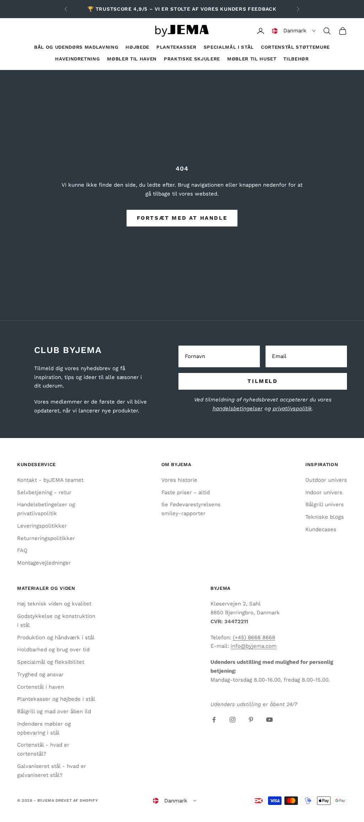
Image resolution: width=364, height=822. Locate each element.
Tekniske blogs (324, 517)
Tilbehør (296, 59)
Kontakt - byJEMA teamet (50, 480)
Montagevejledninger (44, 563)
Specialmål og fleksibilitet (50, 662)
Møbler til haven (132, 59)
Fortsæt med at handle (182, 218)
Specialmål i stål (229, 47)
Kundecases (320, 529)
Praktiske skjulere (192, 59)
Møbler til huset (252, 59)
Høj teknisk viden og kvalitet (54, 604)
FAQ (22, 550)
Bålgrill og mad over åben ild (54, 711)
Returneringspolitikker (46, 538)
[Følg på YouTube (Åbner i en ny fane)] (269, 719)
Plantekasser (176, 47)
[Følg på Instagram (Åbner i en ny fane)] (232, 719)
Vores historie (179, 480)
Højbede (137, 47)
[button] (294, 31)
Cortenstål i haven (40, 687)
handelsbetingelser (238, 408)
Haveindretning (77, 59)
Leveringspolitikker (42, 526)
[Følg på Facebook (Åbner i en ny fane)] (214, 719)
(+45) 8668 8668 (254, 637)
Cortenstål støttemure (295, 47)
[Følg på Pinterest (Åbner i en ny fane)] (251, 719)
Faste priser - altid (185, 492)
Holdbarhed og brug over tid (53, 649)
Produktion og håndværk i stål (56, 637)
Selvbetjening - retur (44, 492)
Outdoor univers (326, 480)
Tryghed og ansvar (40, 674)
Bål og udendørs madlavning (76, 47)
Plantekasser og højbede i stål (56, 699)
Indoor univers (323, 492)
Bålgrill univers (324, 504)
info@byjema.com (254, 646)
